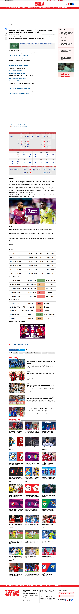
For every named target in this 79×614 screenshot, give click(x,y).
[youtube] (69, 4)
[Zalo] (73, 4)
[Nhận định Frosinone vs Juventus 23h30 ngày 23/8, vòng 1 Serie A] (17, 388)
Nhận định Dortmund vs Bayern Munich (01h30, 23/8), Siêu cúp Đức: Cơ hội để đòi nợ (15, 495)
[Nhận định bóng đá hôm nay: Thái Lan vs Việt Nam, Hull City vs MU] (49, 471)
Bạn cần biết (64, 7)
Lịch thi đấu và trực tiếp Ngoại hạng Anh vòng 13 (19, 126)
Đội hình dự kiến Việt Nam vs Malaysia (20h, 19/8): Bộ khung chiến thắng (48, 541)
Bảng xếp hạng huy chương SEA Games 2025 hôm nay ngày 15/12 (67, 45)
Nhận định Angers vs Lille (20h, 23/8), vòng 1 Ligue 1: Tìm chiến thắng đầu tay (48, 448)
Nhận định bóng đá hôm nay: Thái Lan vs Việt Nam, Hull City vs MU (48, 478)
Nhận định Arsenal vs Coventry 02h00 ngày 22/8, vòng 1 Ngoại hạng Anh (48, 526)
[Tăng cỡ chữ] (6, 36)
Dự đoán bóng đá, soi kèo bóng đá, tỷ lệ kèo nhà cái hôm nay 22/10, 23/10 (23, 346)
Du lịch (48, 7)
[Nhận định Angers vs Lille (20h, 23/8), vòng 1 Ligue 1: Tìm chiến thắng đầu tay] (49, 441)
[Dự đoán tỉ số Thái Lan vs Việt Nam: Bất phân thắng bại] (17, 412)
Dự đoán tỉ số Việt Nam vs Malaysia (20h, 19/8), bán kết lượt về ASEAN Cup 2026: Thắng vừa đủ (32, 541)
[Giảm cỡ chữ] (6, 40)
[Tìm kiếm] (6, 4)
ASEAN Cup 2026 (12, 7)
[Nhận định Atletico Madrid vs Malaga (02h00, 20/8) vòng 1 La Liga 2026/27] (49, 567)
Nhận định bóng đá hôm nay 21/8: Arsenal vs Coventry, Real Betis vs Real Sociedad (16, 526)
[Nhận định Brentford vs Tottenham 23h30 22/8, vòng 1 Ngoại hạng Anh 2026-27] (16, 503)
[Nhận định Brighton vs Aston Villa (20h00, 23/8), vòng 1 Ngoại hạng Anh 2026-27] (32, 456)
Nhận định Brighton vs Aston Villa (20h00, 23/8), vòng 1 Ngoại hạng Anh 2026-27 (32, 463)
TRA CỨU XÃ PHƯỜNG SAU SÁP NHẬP (58, 0)
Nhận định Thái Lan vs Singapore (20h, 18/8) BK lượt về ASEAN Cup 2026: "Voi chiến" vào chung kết (32, 574)
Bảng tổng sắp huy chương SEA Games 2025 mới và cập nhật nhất (67, 33)
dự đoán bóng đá (37, 352)
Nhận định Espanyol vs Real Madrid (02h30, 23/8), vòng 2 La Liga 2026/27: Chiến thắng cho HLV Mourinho (32, 479)
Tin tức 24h (18, 7)
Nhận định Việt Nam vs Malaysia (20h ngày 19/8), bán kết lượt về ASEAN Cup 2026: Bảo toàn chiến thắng (16, 558)
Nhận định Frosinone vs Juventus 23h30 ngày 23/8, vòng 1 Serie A (40, 386)
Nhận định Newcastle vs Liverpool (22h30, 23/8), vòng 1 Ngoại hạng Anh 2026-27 (16, 448)
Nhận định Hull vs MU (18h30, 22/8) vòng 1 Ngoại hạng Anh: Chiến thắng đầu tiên (47, 463)
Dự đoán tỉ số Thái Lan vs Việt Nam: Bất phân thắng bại (41, 408)
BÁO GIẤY (49, 0)
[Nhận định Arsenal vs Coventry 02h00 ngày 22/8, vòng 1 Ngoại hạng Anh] (49, 519)
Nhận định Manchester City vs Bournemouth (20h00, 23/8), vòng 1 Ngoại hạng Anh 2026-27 (16, 463)
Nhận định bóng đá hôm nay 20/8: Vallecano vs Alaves (32, 525)
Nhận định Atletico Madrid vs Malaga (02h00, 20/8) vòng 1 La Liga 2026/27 (48, 574)
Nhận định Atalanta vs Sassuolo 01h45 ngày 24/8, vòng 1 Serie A (41, 362)
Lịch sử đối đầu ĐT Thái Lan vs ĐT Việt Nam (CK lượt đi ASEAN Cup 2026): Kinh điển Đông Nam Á (16, 433)
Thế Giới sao (58, 7)
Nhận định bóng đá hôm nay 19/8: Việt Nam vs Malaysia (32, 557)
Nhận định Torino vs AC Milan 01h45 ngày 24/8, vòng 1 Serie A (41, 374)
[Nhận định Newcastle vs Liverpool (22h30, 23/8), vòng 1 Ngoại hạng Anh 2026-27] (16, 441)
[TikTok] (73, 0)
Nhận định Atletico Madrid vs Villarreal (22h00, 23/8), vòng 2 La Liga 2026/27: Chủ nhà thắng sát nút (16, 479)
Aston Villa (16, 352)
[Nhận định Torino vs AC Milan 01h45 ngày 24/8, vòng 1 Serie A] (17, 376)
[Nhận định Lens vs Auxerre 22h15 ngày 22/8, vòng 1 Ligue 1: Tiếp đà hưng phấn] (49, 488)
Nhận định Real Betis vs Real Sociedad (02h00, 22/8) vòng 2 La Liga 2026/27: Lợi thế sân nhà (48, 510)
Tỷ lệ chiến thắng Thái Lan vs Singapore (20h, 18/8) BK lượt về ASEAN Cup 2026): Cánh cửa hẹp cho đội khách (15, 575)
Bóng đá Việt (30, 7)
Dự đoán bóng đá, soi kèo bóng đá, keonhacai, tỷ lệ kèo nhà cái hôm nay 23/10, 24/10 (36, 43)
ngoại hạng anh (52, 352)
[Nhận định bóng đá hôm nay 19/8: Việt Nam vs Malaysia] (32, 551)
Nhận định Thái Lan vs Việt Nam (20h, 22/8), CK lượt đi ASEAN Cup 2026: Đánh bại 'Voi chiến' (48, 433)
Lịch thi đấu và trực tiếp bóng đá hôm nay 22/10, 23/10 (20, 344)
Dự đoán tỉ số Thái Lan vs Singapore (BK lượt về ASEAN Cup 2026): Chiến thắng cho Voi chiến (48, 558)
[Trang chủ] (6, 8)
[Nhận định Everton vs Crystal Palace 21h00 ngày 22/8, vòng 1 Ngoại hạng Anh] (32, 503)
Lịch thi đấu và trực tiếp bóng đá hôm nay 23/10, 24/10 (20, 124)
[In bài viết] (6, 34)
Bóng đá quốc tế (37, 7)
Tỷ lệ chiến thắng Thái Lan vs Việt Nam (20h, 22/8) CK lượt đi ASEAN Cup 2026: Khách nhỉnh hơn (32, 433)
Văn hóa (44, 7)
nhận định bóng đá (28, 352)
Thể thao (24, 7)
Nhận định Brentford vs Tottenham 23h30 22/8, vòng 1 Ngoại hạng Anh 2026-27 (16, 510)
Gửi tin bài (66, 0)
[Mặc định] (6, 38)
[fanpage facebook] (66, 4)
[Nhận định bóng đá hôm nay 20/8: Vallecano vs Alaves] (32, 519)
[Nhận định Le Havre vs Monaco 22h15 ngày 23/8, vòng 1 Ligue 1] (32, 441)
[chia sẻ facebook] (6, 31)
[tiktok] (71, 4)
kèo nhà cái (45, 352)
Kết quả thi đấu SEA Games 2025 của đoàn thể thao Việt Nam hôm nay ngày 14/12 (67, 57)
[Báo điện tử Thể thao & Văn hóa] (39, 4)
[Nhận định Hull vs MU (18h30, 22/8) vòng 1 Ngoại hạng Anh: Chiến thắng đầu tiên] (49, 456)
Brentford (21, 352)
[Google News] (49, 35)
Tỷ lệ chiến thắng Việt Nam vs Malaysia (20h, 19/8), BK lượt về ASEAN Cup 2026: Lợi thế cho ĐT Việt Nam (15, 541)
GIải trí (53, 7)
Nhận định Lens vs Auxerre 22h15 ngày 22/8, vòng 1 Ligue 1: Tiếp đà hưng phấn (48, 495)
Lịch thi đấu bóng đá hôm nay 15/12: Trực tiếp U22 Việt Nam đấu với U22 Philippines (66, 51)
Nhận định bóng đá (13, 24)
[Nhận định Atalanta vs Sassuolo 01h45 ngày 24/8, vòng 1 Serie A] (17, 364)
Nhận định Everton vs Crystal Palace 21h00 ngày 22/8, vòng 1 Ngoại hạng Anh (31, 510)
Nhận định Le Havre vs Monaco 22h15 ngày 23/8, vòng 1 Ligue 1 (31, 447)
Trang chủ (7, 24)
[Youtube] (71, 0)
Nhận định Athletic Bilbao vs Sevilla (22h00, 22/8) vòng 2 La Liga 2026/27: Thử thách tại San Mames (32, 495)
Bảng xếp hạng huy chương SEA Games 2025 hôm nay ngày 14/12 (67, 39)
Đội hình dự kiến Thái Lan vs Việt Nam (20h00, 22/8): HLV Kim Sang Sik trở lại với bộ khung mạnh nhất (40, 397)
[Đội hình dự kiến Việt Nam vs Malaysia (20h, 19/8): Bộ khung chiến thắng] (49, 534)
